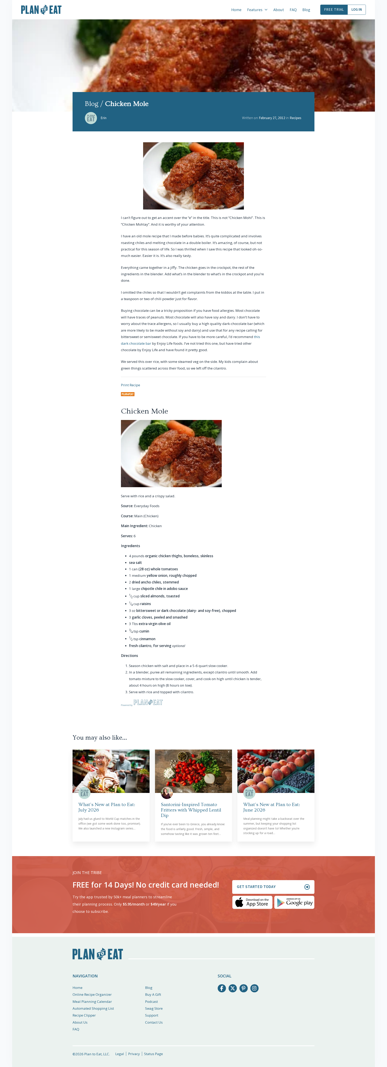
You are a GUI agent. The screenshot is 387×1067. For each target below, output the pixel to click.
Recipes (295, 117)
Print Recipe (130, 385)
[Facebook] (222, 988)
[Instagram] (254, 988)
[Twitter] (233, 988)
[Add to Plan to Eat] (127, 394)
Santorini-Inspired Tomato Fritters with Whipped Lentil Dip (191, 810)
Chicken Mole (144, 411)
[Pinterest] (243, 988)
